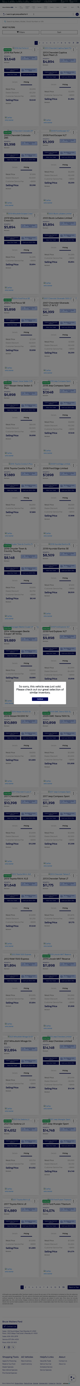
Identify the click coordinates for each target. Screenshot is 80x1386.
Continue (40, 699)
